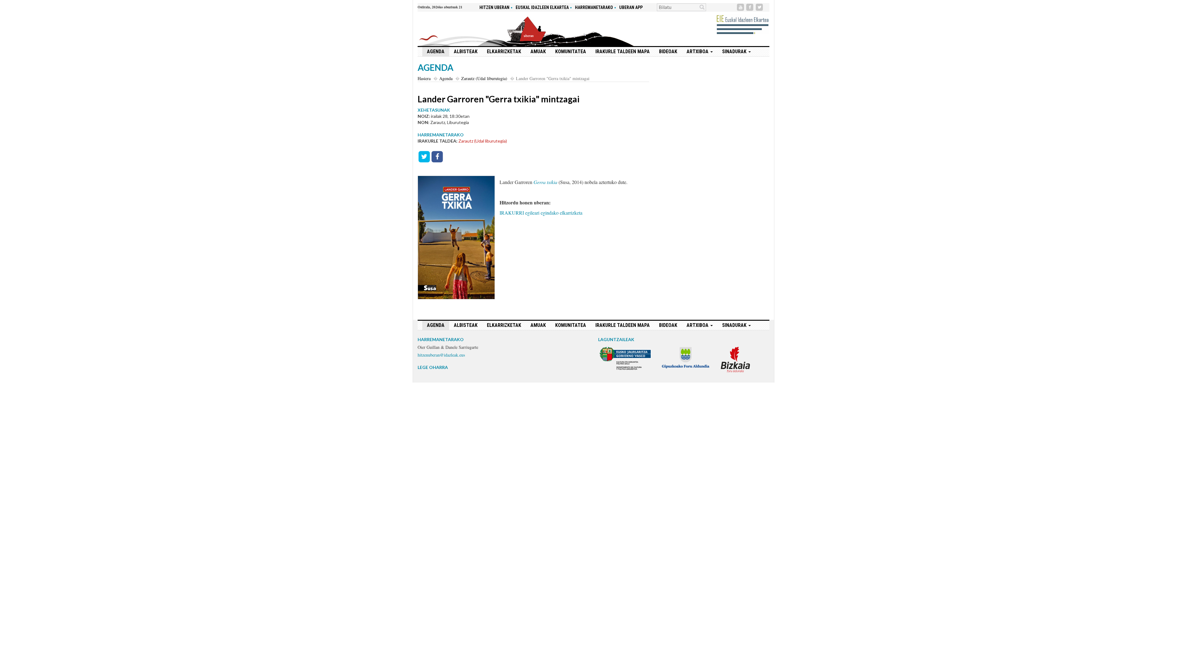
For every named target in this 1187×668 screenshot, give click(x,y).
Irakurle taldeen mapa (622, 51)
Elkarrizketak (504, 51)
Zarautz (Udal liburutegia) (484, 78)
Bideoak (668, 51)
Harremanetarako (594, 7)
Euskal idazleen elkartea (542, 7)
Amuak (538, 51)
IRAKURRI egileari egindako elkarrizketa (541, 212)
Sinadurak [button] (735, 51)
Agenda (436, 51)
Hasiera (424, 78)
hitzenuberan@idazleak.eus (441, 355)
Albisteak (466, 51)
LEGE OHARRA (433, 367)
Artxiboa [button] (698, 51)
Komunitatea (570, 51)
